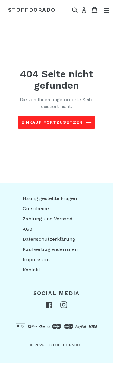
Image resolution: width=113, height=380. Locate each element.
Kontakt (31, 270)
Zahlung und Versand (48, 219)
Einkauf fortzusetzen (52, 122)
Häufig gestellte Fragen (50, 198)
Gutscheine (36, 208)
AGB (27, 229)
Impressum (36, 259)
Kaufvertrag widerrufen (50, 249)
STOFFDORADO (31, 10)
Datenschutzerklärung (49, 239)
